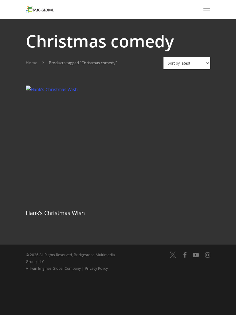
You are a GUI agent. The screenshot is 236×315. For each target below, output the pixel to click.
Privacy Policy (96, 268)
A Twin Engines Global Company (54, 268)
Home (31, 63)
